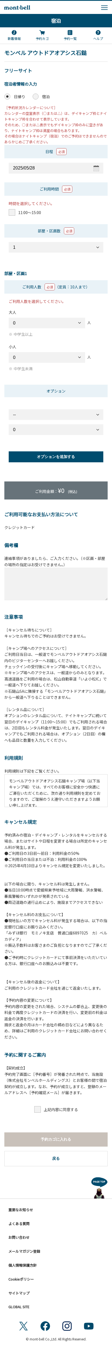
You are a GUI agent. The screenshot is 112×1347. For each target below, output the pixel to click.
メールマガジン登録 (24, 1251)
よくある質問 (19, 1223)
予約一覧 (70, 38)
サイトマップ (19, 1293)
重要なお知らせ (20, 1209)
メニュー (104, 7)
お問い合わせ (19, 1237)
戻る (56, 1158)
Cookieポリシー (21, 1279)
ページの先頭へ (99, 1187)
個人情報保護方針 (22, 1265)
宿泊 (56, 20)
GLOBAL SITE (18, 1306)
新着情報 (14, 38)
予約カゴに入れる (56, 1139)
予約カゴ (42, 38)
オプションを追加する (56, 456)
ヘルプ (98, 38)
